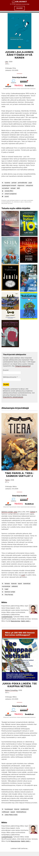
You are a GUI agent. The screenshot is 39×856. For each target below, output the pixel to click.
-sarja (9, 512)
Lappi (6, 589)
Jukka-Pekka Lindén (11, 814)
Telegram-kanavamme (22, 366)
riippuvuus (21, 185)
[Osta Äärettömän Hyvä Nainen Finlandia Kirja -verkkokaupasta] (14, 83)
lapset (20, 583)
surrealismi (5, 188)
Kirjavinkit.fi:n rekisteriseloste (13, 397)
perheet (14, 182)
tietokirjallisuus (21, 812)
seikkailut (15, 586)
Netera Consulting (11, 690)
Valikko (19, 8)
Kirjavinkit (21, 2)
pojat (30, 182)
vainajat (13, 188)
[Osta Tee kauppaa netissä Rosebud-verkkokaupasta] (25, 711)
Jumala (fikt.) (9, 191)
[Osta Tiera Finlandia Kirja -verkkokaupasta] (14, 501)
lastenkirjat (26, 583)
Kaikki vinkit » (25, 621)
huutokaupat (9, 809)
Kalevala (14, 583)
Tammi (7, 480)
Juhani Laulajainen (11, 193)
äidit (18, 188)
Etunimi (6, 370)
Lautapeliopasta (6, 617)
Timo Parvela (9, 594)
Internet (16, 809)
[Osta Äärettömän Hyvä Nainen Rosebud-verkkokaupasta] (25, 83)
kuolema (7, 182)
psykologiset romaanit (9, 185)
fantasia (7, 583)
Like (6, 61)
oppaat (13, 812)
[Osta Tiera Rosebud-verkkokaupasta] (25, 501)
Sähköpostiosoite (10, 377)
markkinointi (24, 809)
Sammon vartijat (10, 592)
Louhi (23, 575)
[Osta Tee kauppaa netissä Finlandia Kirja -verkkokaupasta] (14, 711)
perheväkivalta (22, 182)
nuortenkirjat (6, 586)
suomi (7, 196)
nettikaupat (5, 812)
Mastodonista (15, 621)
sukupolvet (29, 185)
